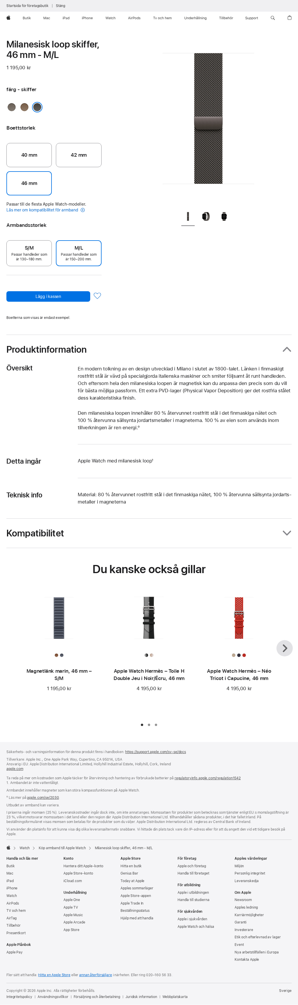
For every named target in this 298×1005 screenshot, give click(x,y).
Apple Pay (14, 952)
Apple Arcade (74, 922)
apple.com (14, 769)
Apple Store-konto (78, 873)
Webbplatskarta (175, 997)
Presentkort (16, 933)
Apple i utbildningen (193, 893)
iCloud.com (72, 881)
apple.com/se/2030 (43, 798)
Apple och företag (192, 866)
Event (239, 945)
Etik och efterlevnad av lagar (258, 937)
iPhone (11, 888)
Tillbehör (13, 925)
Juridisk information (141, 997)
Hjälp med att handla (136, 918)
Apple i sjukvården (192, 919)
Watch (24, 848)
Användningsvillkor (53, 997)
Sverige (285, 991)
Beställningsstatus (135, 911)
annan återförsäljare (95, 975)
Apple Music (73, 915)
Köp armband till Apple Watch (62, 848)
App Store (71, 930)
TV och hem (16, 911)
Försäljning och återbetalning (97, 997)
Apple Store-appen (135, 896)
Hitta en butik (131, 866)
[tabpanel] (208, 122)
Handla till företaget (193, 873)
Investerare (244, 930)
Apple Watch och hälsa (196, 927)
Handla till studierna (193, 900)
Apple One (71, 900)
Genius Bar (129, 873)
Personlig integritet (250, 873)
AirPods (12, 903)
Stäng (60, 6)
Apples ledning (246, 907)
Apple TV (70, 907)
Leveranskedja (246, 881)
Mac (9, 873)
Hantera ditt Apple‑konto (83, 866)
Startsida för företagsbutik (27, 6)
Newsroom (243, 900)
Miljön (239, 866)
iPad (10, 881)
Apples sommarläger (136, 888)
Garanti (240, 922)
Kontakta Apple (247, 960)
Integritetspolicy (19, 997)
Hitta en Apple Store (54, 975)
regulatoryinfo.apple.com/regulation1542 (208, 778)
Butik (10, 866)
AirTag (11, 918)
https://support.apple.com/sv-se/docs (155, 752)
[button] (272, 18)
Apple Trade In (131, 903)
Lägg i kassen (48, 296)
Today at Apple (132, 881)
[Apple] (8, 847)
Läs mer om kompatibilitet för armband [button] (42, 210)
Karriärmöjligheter (249, 915)
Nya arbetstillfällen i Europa (257, 952)
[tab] (188, 217)
